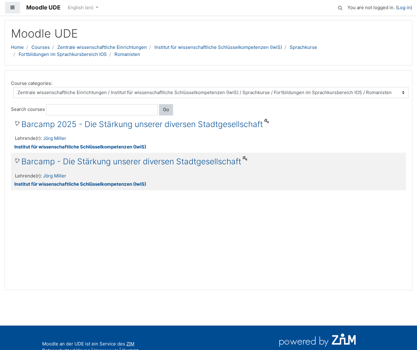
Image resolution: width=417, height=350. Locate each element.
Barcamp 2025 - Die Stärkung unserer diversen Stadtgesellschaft (142, 124)
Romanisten (127, 54)
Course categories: (31, 83)
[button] (340, 7)
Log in (404, 7)
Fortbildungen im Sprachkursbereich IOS (63, 54)
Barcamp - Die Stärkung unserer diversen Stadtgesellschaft (131, 161)
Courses (40, 47)
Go (166, 109)
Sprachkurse (303, 47)
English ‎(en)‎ (81, 7)
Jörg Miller (54, 138)
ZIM (130, 344)
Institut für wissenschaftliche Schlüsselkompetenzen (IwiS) (218, 47)
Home (17, 47)
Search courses (28, 109)
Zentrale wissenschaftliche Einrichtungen (102, 47)
